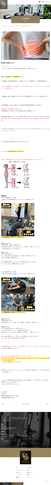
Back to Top (46, 480)
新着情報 (17, 477)
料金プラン (28, 469)
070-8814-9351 (43, 1)
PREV (3, 403)
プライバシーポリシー (30, 477)
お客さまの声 (18, 472)
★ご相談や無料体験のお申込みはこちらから (10, 383)
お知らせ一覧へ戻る (25, 403)
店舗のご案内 (29, 472)
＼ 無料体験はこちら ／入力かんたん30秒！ (6, 484)
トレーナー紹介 (18, 474)
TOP (17, 467)
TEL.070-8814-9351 (4, 441)
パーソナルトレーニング (20, 469)
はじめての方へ (29, 467)
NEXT (47, 403)
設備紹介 (28, 474)
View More (46, 443)
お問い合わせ (18, 483)
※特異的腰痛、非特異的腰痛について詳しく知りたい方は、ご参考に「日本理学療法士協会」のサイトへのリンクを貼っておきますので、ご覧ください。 (25, 129)
